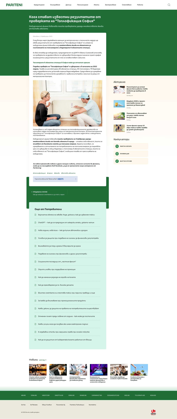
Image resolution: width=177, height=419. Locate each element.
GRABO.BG (83, 395)
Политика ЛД (60, 405)
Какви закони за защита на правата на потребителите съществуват (68, 308)
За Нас (23, 405)
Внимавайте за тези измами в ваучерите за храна (59, 246)
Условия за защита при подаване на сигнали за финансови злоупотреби (68, 238)
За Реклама (33, 405)
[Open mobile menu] (169, 4)
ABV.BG (23, 395)
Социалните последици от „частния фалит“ (57, 262)
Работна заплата (126, 146)
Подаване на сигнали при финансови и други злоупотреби (62, 254)
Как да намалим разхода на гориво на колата (57, 277)
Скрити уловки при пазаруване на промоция (56, 269)
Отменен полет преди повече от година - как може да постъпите (66, 316)
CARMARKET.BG (97, 395)
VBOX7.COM (45, 395)
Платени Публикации (77, 405)
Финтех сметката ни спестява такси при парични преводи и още (66, 293)
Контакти (92, 405)
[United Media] (153, 412)
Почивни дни (124, 153)
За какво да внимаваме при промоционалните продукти (62, 301)
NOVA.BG (153, 395)
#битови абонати (68, 173)
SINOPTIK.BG (59, 395)
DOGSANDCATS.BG (113, 395)
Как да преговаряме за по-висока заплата (55, 285)
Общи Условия (47, 405)
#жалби (57, 173)
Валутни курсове (126, 161)
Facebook (58, 166)
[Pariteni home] (14, 5)
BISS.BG (127, 395)
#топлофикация (39, 173)
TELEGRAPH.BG (140, 395)
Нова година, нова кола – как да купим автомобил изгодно (63, 230)
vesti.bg (42, 360)
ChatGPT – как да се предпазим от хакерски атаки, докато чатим (66, 222)
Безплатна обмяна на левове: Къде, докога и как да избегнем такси (66, 215)
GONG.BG (71, 395)
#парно (49, 173)
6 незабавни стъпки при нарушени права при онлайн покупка (63, 332)
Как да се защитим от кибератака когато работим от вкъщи (65, 340)
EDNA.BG (34, 395)
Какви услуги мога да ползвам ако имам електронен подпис (63, 324)
